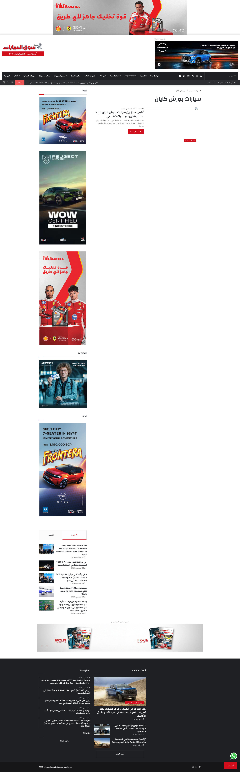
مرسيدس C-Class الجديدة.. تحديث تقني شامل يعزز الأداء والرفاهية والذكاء (54, 82)
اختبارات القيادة (90, 76)
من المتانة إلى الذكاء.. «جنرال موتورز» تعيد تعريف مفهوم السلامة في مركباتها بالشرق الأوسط (121, 712)
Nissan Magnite (160, 39)
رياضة (102, 76)
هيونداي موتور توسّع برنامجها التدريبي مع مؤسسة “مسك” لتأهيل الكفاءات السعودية (130, 728)
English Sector (130, 76)
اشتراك (230, 765)
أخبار (16, 76)
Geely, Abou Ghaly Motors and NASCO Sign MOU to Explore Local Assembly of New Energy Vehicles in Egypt (71, 550)
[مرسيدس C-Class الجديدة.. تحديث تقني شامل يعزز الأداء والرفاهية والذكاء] (46, 591)
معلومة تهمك (76, 76)
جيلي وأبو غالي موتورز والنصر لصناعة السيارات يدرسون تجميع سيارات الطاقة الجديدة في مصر (71, 577)
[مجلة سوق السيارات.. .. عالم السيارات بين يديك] (23, 49)
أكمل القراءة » (136, 131)
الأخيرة (74, 535)
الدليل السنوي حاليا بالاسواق (120, 622)
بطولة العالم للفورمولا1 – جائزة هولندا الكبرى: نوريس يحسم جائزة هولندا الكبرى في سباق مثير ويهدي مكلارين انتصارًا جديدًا (72, 606)
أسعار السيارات (59, 76)
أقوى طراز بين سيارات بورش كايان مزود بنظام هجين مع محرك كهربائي (119, 114)
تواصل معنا (154, 76)
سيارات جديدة (44, 76)
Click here (64, 741)
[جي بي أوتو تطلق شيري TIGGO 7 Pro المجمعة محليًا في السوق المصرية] (46, 565)
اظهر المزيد (120, 754)
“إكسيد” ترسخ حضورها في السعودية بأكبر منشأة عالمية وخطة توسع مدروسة (129, 740)
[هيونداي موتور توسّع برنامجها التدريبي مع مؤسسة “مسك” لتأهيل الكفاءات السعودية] (102, 729)
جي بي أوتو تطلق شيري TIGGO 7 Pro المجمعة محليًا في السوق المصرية (71, 563)
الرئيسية (7, 76)
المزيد (142, 76)
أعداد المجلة (114, 76)
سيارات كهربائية (29, 76)
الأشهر (51, 535)
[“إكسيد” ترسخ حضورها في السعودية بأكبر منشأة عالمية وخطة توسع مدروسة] (102, 743)
